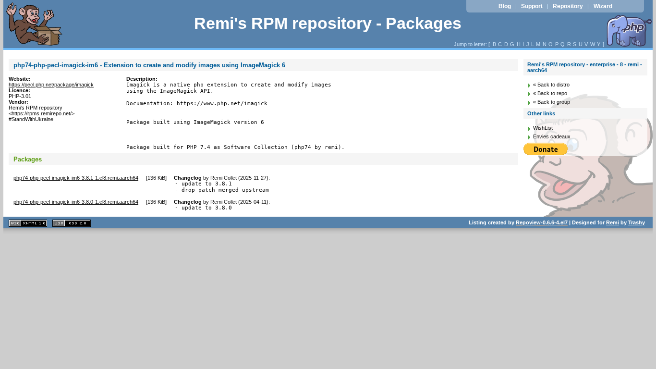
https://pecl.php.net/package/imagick (51, 84)
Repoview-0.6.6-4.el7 (542, 222)
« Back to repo (550, 93)
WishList (543, 128)
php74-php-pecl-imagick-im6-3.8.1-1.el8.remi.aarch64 (75, 178)
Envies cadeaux (552, 136)
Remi (612, 222)
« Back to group (551, 102)
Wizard (603, 6)
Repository (568, 6)
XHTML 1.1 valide (28, 223)
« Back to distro (551, 84)
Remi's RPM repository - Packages (328, 23)
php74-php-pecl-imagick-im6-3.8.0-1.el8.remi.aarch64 (75, 202)
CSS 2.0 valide (71, 223)
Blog (504, 6)
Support (532, 6)
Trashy (636, 222)
